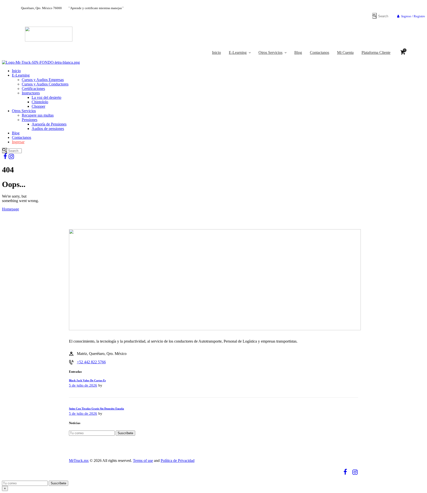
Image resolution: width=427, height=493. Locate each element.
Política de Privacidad (177, 460)
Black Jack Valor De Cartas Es (87, 380)
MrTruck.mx (79, 460)
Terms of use (143, 460)
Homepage (10, 209)
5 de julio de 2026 (83, 385)
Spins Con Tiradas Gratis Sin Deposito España (96, 408)
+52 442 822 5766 (91, 362)
